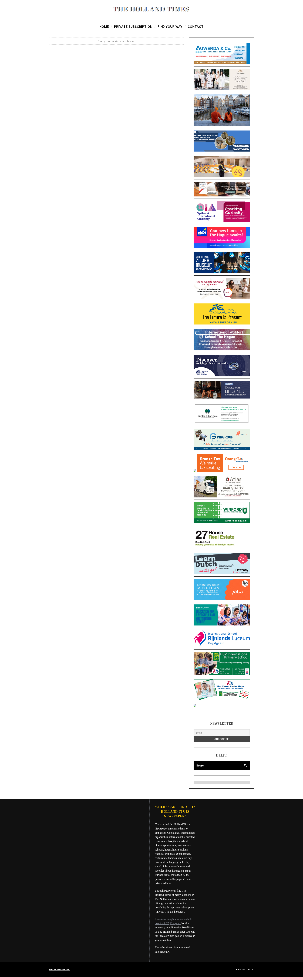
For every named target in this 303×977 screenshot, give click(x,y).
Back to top (243, 969)
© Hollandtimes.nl (59, 969)
